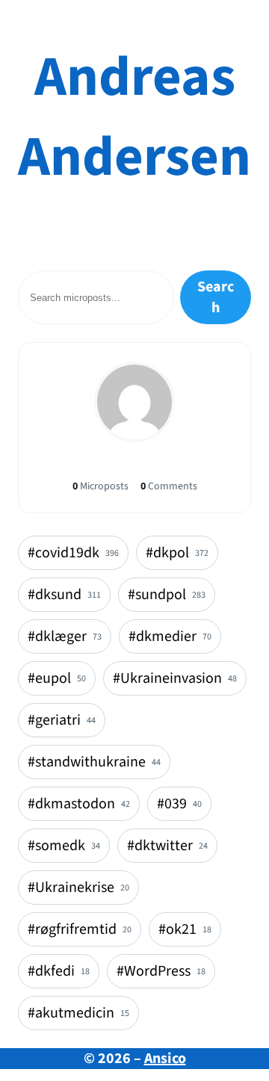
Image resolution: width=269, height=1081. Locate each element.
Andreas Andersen (134, 117)
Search (215, 297)
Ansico (165, 1058)
